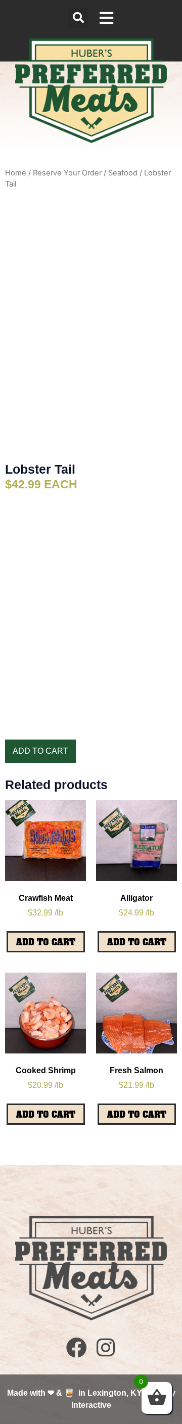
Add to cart (40, 751)
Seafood (123, 172)
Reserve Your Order (67, 172)
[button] (78, 18)
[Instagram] (105, 1347)
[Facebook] (76, 1347)
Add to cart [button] (45, 941)
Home (15, 172)
